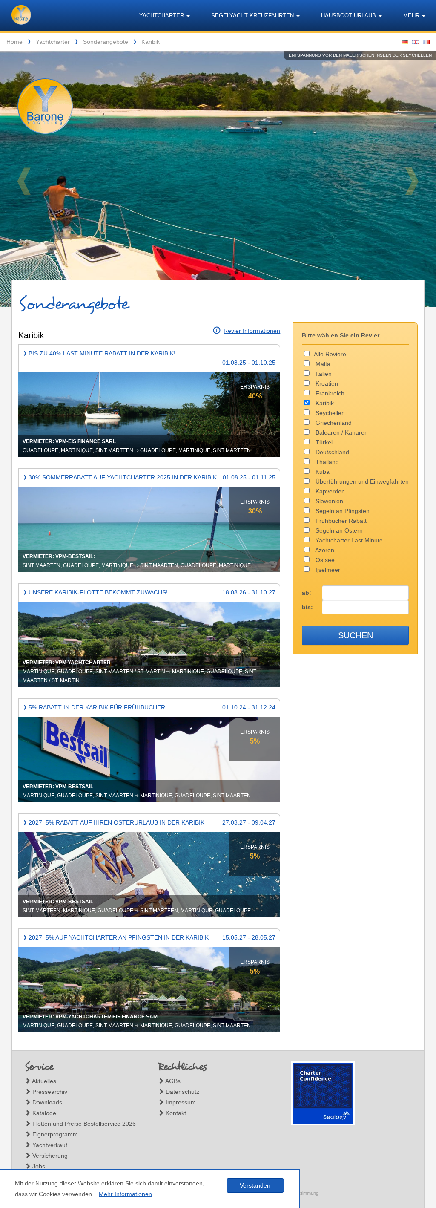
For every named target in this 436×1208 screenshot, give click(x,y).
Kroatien (326, 383)
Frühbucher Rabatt (340, 520)
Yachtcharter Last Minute (348, 540)
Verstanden (255, 1185)
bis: (307, 607)
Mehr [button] (412, 15)
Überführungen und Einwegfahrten (361, 481)
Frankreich (329, 393)
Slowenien (328, 501)
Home (14, 41)
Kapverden (329, 491)
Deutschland (331, 452)
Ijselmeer (327, 569)
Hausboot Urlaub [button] (349, 15)
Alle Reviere (330, 354)
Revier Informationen (252, 330)
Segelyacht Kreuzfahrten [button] (253, 15)
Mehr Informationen (125, 1194)
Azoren (324, 550)
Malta (322, 363)
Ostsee (324, 559)
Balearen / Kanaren (341, 432)
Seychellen (329, 412)
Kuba (322, 471)
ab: (306, 592)
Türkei (323, 442)
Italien (323, 373)
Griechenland (333, 422)
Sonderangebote (105, 41)
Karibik (150, 41)
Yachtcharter (53, 41)
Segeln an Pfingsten (342, 510)
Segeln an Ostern (338, 530)
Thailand (326, 461)
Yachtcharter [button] (162, 15)
